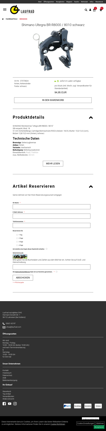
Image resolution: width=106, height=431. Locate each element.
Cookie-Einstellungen (85, 423)
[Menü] (4, 10)
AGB (4, 378)
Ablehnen (100, 423)
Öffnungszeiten (49, 2)
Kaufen (76, 2)
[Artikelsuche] (86, 10)
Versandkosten (8, 396)
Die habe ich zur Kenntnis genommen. (33, 272)
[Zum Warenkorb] (101, 10)
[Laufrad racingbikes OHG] (25, 10)
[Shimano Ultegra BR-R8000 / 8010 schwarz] (53, 49)
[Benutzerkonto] (90, 9)
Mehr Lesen (53, 163)
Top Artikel (7, 394)
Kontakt (5, 370)
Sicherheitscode (18, 253)
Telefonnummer (18, 221)
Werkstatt (84, 2)
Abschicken (23, 277)
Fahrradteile (11, 19)
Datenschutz (7, 375)
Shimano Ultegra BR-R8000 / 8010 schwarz (53, 25)
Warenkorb (99, 2)
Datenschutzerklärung (22, 272)
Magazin (69, 2)
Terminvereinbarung (17, 347)
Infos (91, 2)
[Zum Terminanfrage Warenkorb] (94, 10)
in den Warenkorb (53, 100)
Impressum (7, 373)
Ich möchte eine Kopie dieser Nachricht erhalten (28, 249)
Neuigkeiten (60, 2)
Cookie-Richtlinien (58, 424)
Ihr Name (16, 203)
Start (40, 2)
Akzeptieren (99, 427)
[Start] (3, 19)
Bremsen (23, 19)
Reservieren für (18, 231)
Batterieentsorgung (10, 380)
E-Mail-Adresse (18, 212)
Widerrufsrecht (8, 399)
